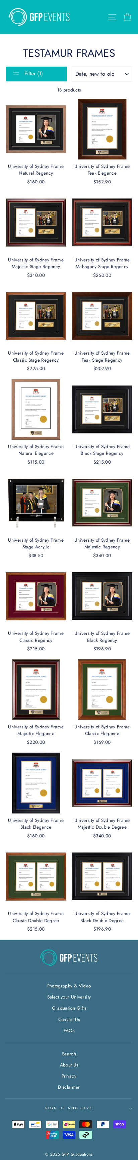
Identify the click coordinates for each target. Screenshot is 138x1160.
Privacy (69, 1076)
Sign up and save (69, 1108)
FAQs (69, 1030)
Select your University (69, 996)
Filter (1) (33, 73)
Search (69, 1053)
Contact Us (69, 1019)
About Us (69, 1064)
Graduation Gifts (69, 1008)
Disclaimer (69, 1087)
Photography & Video (69, 985)
